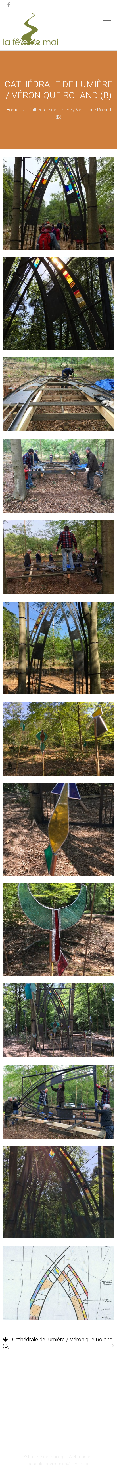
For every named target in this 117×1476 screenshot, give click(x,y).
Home (12, 109)
